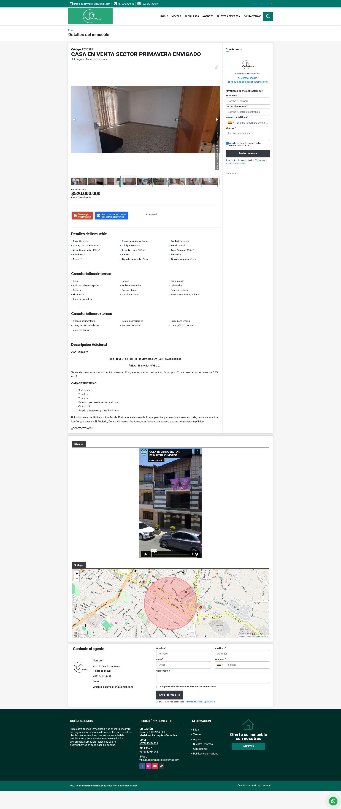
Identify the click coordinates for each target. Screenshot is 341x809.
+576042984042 (126, 3)
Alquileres (192, 16)
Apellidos (220, 648)
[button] (217, 67)
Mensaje (231, 128)
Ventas (176, 16)
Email (159, 659)
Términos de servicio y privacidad (199, 702)
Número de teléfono (237, 117)
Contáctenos (252, 16)
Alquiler (197, 739)
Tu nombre (232, 95)
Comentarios (163, 671)
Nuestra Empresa (228, 16)
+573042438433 (150, 3)
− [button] (77, 579)
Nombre (161, 648)
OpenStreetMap (261, 636)
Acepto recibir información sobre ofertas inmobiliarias (188, 686)
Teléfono (220, 659)
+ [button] (77, 573)
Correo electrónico (236, 106)
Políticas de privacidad (205, 753)
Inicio (164, 16)
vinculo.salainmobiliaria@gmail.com (249, 81)
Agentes (207, 16)
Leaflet (242, 636)
